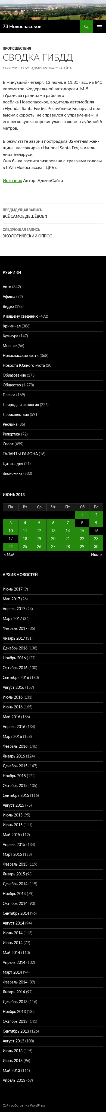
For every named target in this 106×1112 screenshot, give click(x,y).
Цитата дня (13, 464)
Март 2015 (12, 855)
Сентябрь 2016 (16, 678)
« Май (9, 555)
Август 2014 (13, 923)
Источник (12, 180)
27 (53, 547)
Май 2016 (11, 717)
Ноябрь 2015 (14, 776)
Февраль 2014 (15, 982)
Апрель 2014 (14, 963)
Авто (7, 287)
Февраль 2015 (15, 864)
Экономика (12, 474)
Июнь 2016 (13, 707)
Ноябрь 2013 (14, 1012)
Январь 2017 (14, 638)
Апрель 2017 (14, 609)
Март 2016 (12, 737)
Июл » (96, 555)
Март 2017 (12, 619)
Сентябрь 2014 (16, 914)
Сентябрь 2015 (16, 796)
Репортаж (11, 434)
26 (39, 547)
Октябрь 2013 (15, 1022)
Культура (10, 336)
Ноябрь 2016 (14, 658)
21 (68, 539)
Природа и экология (21, 405)
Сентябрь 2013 (16, 1031)
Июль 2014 (13, 933)
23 (96, 539)
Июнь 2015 (13, 825)
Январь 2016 (14, 756)
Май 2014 (11, 953)
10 (10, 531)
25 (25, 547)
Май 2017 (11, 599)
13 (53, 531)
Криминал (12, 326)
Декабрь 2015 (15, 766)
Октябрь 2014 (15, 904)
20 (53, 539)
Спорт (8, 444)
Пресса (9, 395)
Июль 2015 (13, 815)
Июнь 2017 (13, 589)
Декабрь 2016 (15, 648)
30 (96, 547)
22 (82, 539)
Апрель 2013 (14, 1081)
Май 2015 (11, 835)
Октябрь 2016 (15, 668)
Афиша (9, 297)
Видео (8, 307)
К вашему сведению (20, 316)
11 (25, 531)
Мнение (10, 346)
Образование (14, 375)
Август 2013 (13, 1041)
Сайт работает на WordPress (24, 1105)
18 (25, 539)
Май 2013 (11, 1071)
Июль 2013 (13, 1051)
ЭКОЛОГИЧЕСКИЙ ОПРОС (27, 233)
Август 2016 (13, 688)
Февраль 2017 (15, 629)
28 (68, 547)
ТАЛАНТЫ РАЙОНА (20, 454)
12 (39, 531)
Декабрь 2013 (15, 1002)
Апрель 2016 (14, 727)
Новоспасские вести (21, 356)
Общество (12, 385)
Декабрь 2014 (15, 884)
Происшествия (17, 48)
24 (10, 547)
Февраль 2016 (15, 747)
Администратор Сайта (51, 68)
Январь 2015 (14, 874)
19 (39, 539)
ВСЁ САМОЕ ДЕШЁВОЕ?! (25, 213)
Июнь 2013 (13, 1061)
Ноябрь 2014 (14, 894)
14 (68, 531)
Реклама (10, 425)
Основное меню (99, 26)
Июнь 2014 (13, 943)
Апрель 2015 (14, 845)
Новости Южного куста (24, 366)
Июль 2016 (13, 697)
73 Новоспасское (22, 26)
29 (82, 547)
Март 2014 (12, 972)
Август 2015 (13, 805)
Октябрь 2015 (15, 786)
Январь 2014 (14, 992)
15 (82, 531)
